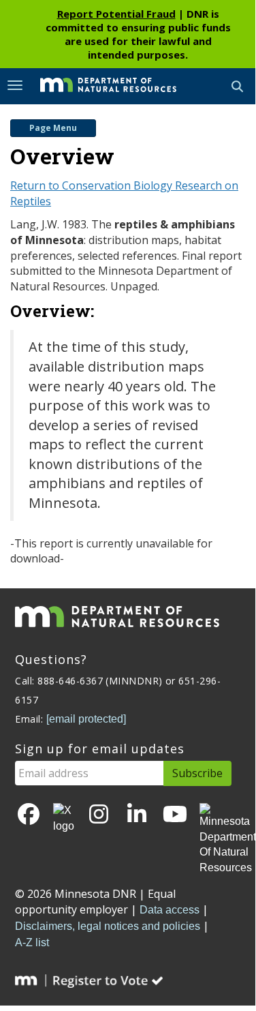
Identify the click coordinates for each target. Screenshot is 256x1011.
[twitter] (63, 818)
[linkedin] (136, 815)
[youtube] (175, 815)
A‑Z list (32, 942)
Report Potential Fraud (116, 13)
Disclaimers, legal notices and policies (107, 926)
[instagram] (98, 815)
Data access (169, 910)
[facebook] (28, 815)
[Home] (98, 85)
